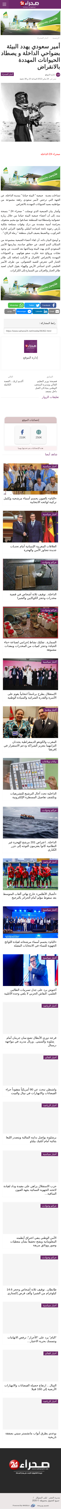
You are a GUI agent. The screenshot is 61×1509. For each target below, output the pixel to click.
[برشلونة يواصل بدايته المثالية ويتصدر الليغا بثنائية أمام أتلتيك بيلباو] (30, 1118)
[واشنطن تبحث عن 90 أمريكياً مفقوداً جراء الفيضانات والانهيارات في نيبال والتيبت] (30, 1070)
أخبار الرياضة (49, 862)
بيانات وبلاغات (49, 761)
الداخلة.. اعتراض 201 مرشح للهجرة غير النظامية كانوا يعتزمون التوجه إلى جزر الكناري (32, 846)
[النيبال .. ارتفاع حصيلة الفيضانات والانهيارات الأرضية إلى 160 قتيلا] (30, 1366)
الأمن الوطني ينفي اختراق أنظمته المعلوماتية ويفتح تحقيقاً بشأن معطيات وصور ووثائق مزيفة (33, 1241)
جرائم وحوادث (49, 562)
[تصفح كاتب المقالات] (30, 346)
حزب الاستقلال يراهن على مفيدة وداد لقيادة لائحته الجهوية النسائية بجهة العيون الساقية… (30, 1190)
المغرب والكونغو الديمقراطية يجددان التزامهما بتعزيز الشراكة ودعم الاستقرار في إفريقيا (30, 745)
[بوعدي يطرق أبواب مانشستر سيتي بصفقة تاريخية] (30, 1414)
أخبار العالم (50, 1057)
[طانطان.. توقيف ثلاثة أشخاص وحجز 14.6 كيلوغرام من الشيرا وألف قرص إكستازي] (30, 1270)
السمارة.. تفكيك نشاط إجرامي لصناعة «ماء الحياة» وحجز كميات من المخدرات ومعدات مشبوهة (30, 646)
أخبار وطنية (50, 710)
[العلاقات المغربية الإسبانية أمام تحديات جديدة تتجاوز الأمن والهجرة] (30, 526)
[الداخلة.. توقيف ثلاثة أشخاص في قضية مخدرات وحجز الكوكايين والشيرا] (30, 574)
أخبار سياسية (49, 466)
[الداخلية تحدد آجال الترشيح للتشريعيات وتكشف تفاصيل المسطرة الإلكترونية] (30, 774)
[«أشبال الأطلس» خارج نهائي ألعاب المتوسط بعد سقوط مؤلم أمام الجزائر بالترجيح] (30, 874)
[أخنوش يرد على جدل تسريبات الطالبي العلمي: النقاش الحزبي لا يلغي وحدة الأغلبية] (30, 970)
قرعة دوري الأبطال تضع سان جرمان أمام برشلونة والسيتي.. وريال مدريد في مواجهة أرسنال (30, 1041)
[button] (48, 305)
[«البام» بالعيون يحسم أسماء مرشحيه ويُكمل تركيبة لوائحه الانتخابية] (30, 479)
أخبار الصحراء (7, 74)
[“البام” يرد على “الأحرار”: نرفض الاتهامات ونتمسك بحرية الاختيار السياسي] (30, 1318)
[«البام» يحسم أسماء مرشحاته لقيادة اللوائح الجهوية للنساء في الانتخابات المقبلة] (30, 922)
